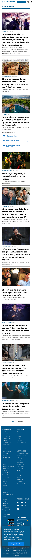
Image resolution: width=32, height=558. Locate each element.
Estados (4, 114)
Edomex (19, 431)
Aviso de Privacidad (16, 539)
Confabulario (6, 472)
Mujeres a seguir (7, 436)
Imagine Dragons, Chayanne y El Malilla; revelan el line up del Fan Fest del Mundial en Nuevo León (15, 121)
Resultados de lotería (21, 485)
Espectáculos (6, 76)
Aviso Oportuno (21, 458)
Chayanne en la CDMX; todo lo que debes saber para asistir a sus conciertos (15, 406)
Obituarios (20, 462)
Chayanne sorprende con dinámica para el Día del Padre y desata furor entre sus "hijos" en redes (15, 83)
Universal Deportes (8, 466)
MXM (3, 479)
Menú (4, 483)
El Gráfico (20, 468)
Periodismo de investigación (6, 439)
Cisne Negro (5, 512)
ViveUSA (19, 475)
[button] (21, 2)
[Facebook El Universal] (22, 502)
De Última (5, 503)
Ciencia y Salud (7, 477)
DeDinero (19, 473)
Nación (4, 431)
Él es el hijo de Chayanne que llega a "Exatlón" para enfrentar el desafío (14, 292)
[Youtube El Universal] (18, 506)
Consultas (5, 492)
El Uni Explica (6, 442)
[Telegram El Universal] (18, 502)
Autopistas (5, 490)
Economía (5, 464)
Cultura (4, 470)
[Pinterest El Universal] (26, 506)
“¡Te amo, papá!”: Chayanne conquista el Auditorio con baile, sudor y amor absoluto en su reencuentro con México (16, 254)
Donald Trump (6, 451)
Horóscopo (20, 481)
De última (5, 485)
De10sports (20, 470)
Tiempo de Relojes (7, 510)
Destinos (5, 487)
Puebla (19, 436)
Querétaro (20, 440)
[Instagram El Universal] (22, 506)
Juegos (19, 477)
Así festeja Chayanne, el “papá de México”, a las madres (13, 176)
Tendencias (5, 206)
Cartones (5, 462)
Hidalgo (19, 438)
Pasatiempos (21, 479)
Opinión (4, 459)
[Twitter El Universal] (26, 502)
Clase (4, 497)
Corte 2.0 (5, 434)
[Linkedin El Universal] (18, 509)
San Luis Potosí (21, 442)
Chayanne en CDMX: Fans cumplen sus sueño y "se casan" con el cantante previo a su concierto (14, 369)
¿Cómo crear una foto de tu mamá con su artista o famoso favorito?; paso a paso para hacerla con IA (15, 213)
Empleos (19, 460)
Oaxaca (19, 434)
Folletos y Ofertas (22, 455)
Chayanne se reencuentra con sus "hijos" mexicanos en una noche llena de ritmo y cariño (15, 329)
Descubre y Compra (23, 453)
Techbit (4, 481)
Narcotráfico (6, 457)
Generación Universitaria (20, 465)
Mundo (4, 31)
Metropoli (5, 453)
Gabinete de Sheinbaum (6, 446)
